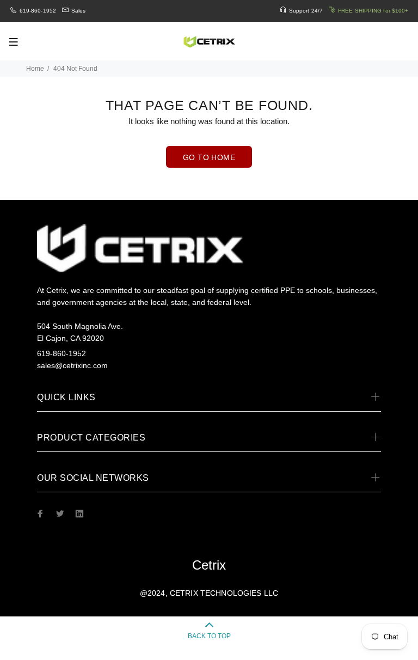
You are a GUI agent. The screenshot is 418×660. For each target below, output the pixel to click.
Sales (78, 11)
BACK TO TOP (209, 636)
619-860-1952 (38, 11)
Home (35, 68)
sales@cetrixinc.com (72, 365)
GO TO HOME (209, 157)
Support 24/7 (306, 11)
